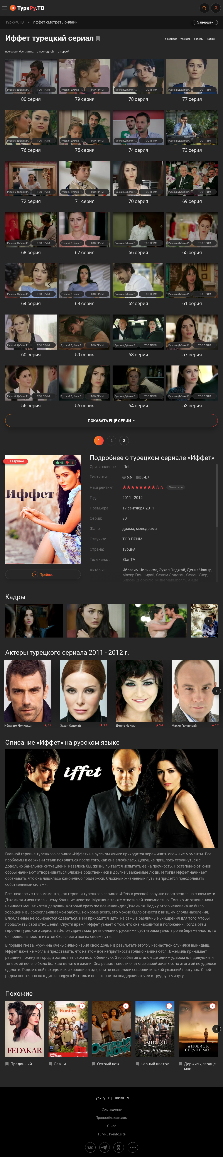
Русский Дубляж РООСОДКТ (19, 89)
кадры (211, 39)
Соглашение (112, 1109)
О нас (111, 1126)
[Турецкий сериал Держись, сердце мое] (198, 1029)
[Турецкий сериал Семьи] (68, 1029)
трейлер (186, 39)
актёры (198, 39)
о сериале (171, 39)
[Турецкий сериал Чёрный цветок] (154, 1029)
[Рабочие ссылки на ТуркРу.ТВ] (133, 1147)
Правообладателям (112, 1118)
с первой (63, 51)
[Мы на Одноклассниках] (118, 1147)
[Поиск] (204, 8)
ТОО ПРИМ (43, 89)
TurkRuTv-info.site (111, 1134)
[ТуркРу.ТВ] (27, 8)
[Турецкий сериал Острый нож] (111, 1029)
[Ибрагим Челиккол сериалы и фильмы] (27, 691)
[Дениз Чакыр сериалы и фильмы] (139, 691)
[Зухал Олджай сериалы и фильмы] (83, 691)
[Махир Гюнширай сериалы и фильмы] (195, 691)
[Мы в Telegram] (104, 1147)
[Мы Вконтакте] (90, 1147)
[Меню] (5, 8)
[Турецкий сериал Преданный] (24, 1029)
